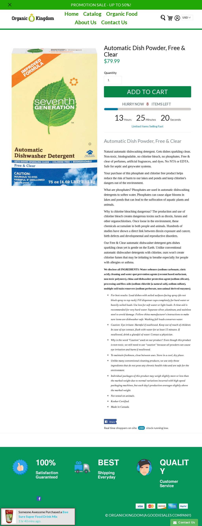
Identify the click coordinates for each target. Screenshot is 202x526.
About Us (85, 22)
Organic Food (121, 14)
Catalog (92, 14)
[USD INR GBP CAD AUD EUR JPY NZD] (187, 17)
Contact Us (114, 22)
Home (72, 14)
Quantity (110, 73)
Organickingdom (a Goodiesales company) (150, 515)
